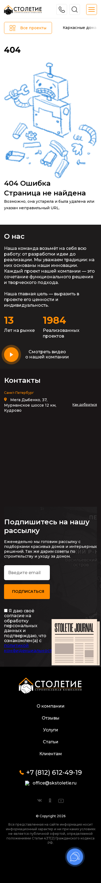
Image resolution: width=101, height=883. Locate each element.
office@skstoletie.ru (54, 783)
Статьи (50, 741)
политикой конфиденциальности (29, 648)
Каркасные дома (79, 27)
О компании (51, 706)
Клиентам (50, 753)
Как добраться (84, 405)
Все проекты (33, 27)
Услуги (50, 729)
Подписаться (28, 591)
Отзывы (51, 718)
